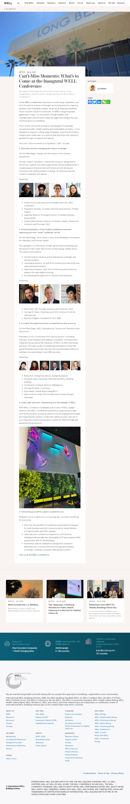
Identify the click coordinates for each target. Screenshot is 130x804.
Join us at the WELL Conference (34, 555)
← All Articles (10, 9)
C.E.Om (27, 531)
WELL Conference (33, 102)
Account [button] (121, 3)
